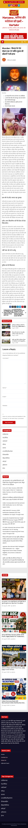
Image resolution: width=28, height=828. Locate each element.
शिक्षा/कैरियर (6, 458)
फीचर (4, 444)
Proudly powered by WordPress (9, 824)
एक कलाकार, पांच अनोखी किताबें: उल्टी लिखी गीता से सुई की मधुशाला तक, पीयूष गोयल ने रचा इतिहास (13, 482)
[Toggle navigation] (22, 42)
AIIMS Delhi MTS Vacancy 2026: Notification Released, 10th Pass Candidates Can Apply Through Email (13, 512)
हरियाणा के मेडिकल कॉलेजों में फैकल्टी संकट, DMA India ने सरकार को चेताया (18, 326)
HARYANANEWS (20, 37)
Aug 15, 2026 (6, 639)
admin (14, 606)
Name (5, 388)
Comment (6, 358)
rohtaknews (13, 37)
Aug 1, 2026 (15, 342)
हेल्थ (4, 468)
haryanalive (6, 37)
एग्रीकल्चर (5, 434)
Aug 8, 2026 (6, 705)
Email (4, 397)
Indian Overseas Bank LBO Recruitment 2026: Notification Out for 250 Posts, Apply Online (14, 505)
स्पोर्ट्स (4, 461)
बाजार (4, 448)
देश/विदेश (5, 438)
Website (5, 405)
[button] (25, 41)
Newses (23, 824)
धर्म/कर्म (5, 441)
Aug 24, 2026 (7, 606)
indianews (6, 36)
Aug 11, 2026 (15, 328)
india (11, 36)
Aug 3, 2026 (15, 335)
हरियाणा (5, 465)
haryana (21, 36)
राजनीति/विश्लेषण (8, 451)
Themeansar (14, 825)
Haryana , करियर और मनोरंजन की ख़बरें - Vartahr (14, 21)
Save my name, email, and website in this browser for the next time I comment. (14, 417)
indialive (16, 36)
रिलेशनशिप (6, 455)
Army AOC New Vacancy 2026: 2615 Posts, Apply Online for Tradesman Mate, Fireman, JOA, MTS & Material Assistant (13, 637)
